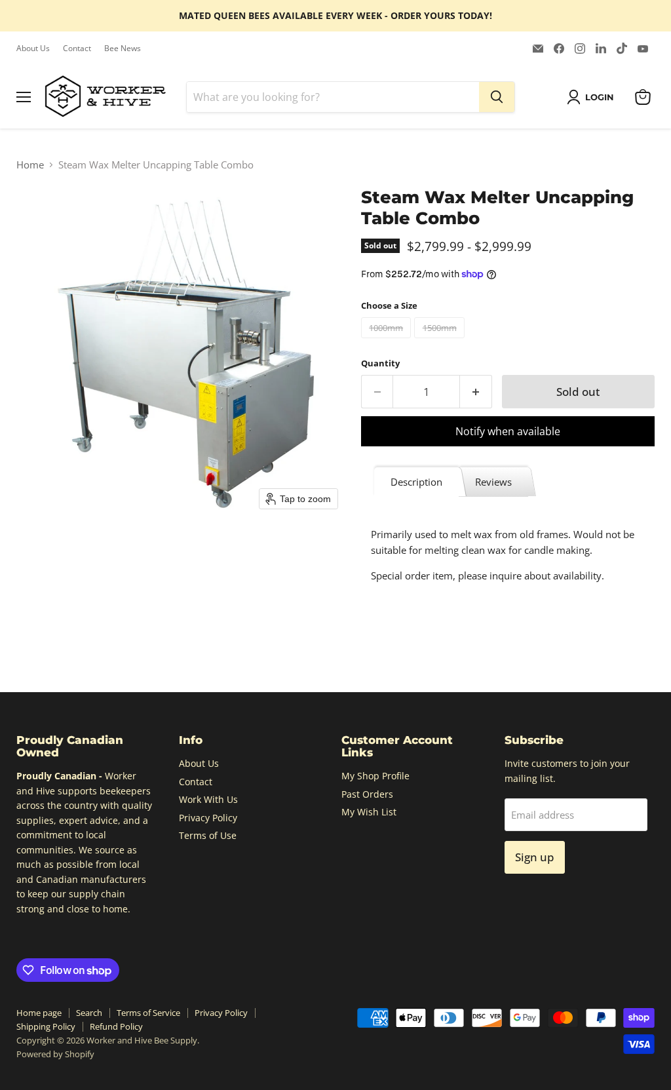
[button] (593, 97)
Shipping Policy (45, 1026)
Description (416, 481)
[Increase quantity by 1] (476, 391)
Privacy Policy (208, 817)
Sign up (534, 857)
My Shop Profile (375, 775)
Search (89, 1013)
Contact (77, 48)
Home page (39, 1013)
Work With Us (208, 799)
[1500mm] (441, 340)
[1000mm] (388, 340)
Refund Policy (116, 1026)
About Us (33, 48)
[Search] (496, 97)
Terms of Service (148, 1013)
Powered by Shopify (55, 1054)
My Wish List (368, 812)
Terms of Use (208, 835)
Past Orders (367, 794)
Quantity (380, 363)
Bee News (122, 48)
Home (30, 164)
